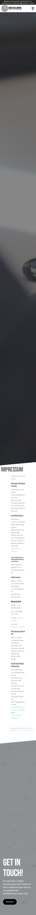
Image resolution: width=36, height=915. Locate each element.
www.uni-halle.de (17, 627)
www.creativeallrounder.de (25, 730)
